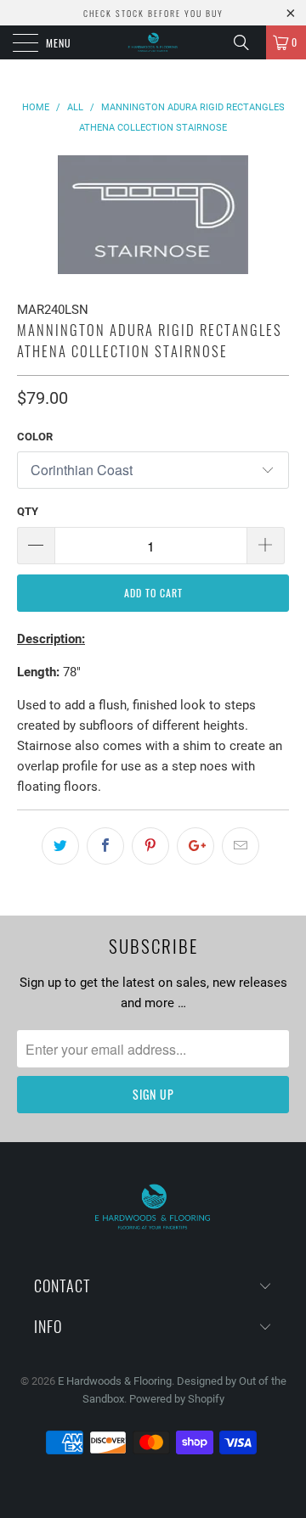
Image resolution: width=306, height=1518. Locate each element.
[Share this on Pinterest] (150, 846)
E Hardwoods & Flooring (115, 1381)
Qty (27, 511)
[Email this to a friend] (240, 846)
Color (35, 436)
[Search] (247, 42)
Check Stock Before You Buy (153, 13)
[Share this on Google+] (195, 846)
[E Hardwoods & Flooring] (153, 42)
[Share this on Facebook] (105, 846)
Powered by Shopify (176, 1398)
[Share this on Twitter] (60, 846)
